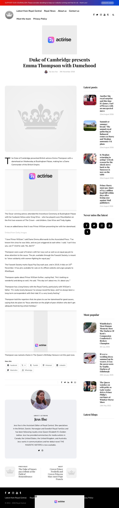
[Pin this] (71, 382)
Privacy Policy (40, 18)
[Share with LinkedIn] (68, 382)
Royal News (50, 11)
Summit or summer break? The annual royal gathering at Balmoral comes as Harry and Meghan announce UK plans (107, 132)
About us (62, 11)
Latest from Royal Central (29, 11)
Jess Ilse (55, 72)
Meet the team (24, 18)
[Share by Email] (75, 382)
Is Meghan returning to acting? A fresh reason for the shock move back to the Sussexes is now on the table (106, 164)
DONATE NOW (107, 3)
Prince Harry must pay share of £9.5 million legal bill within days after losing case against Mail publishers (107, 194)
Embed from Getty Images (16, 232)
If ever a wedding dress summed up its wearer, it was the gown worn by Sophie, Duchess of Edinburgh (106, 363)
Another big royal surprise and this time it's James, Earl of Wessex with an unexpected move (106, 103)
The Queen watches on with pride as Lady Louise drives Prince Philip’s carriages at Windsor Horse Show (107, 392)
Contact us (74, 11)
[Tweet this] (65, 382)
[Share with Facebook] (61, 382)
